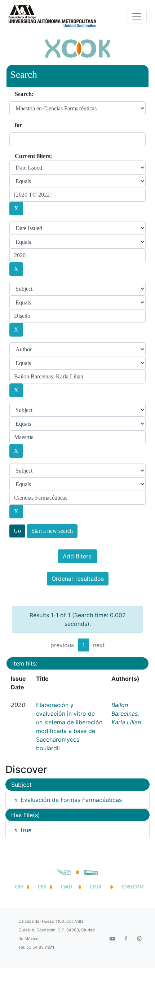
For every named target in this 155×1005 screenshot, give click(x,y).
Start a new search (52, 531)
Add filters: (78, 556)
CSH (19, 887)
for (18, 125)
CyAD (66, 887)
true (26, 830)
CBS (42, 887)
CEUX (95, 887)
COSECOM (130, 887)
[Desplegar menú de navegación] (137, 16)
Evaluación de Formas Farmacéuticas (71, 799)
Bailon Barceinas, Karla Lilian (126, 713)
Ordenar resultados (78, 578)
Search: (24, 94)
